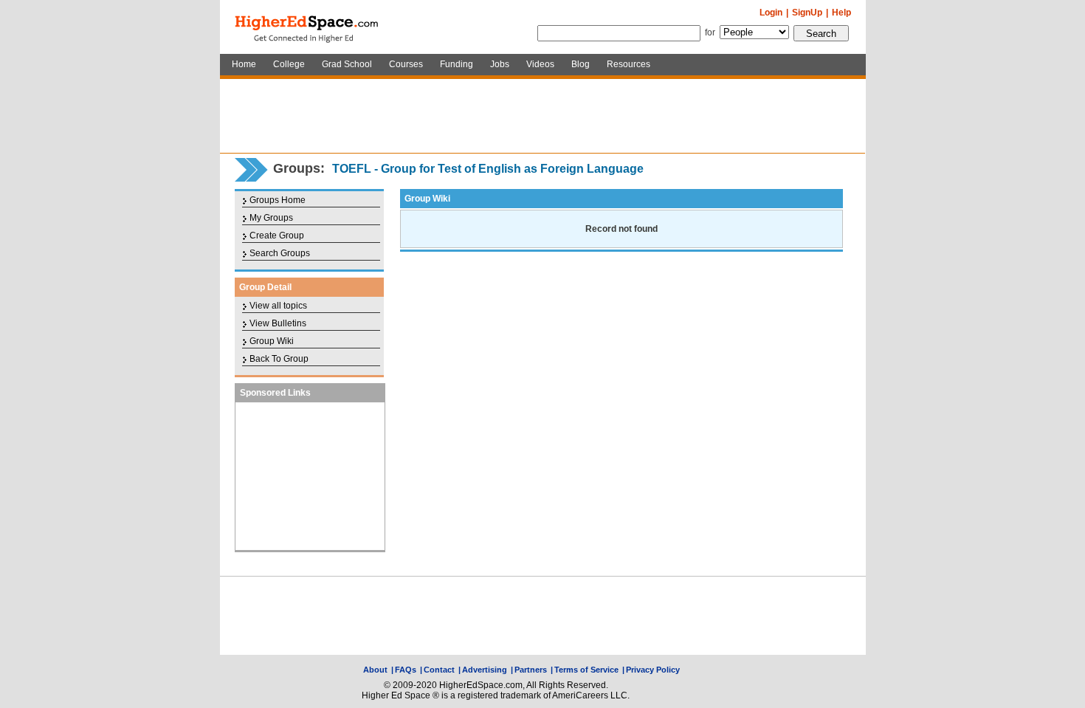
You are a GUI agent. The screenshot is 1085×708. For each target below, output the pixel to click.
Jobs (499, 64)
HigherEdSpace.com (308, 27)
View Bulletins (277, 323)
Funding (456, 64)
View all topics (278, 305)
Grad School (347, 64)
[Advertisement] (542, 116)
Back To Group (279, 359)
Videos (540, 64)
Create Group (276, 235)
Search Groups (279, 253)
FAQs (405, 669)
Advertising (484, 669)
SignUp (807, 12)
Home (244, 64)
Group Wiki (271, 341)
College (289, 64)
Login (771, 12)
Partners (530, 669)
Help (841, 12)
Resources (628, 64)
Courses (406, 64)
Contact (439, 669)
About (375, 669)
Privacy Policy (653, 669)
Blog (580, 64)
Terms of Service (586, 669)
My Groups (271, 218)
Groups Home (277, 200)
